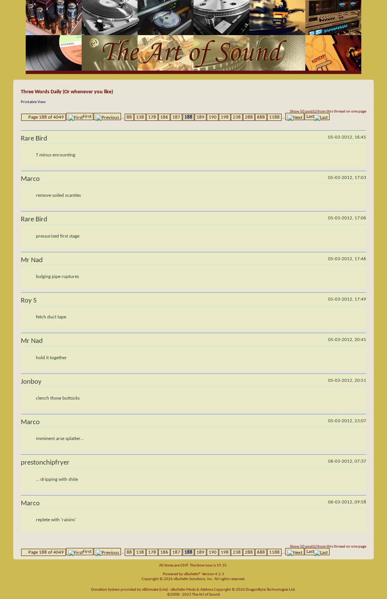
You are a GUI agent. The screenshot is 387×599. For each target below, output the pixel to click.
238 (237, 117)
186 (164, 117)
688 (261, 117)
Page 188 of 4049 (46, 117)
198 (225, 117)
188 (188, 117)
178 (152, 117)
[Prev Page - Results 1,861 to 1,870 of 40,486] (107, 116)
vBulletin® (192, 574)
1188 (274, 117)
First (87, 116)
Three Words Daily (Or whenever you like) (67, 92)
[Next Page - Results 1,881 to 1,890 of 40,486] (294, 116)
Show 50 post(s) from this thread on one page (328, 112)
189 (200, 117)
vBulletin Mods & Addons (191, 590)
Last (310, 116)
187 (176, 117)
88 (129, 117)
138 (140, 117)
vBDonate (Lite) (155, 590)
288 (249, 117)
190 (213, 117)
